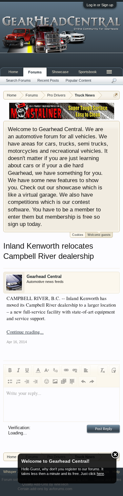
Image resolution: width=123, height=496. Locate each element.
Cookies (77, 234)
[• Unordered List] (10, 381)
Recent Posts (48, 80)
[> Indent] (35, 381)
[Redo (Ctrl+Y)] (92, 381)
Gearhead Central (44, 276)
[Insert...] (72, 381)
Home (13, 72)
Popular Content (78, 80)
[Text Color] (38, 370)
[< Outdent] (27, 381)
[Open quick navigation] (115, 95)
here (100, 474)
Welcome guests (99, 234)
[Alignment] (86, 370)
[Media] (64, 381)
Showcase (60, 72)
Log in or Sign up (100, 5)
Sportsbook (87, 72)
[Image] (55, 381)
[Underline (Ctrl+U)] (27, 370)
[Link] (66, 370)
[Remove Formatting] (103, 370)
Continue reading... (25, 332)
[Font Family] (55, 370)
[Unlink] (75, 370)
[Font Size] (47, 370)
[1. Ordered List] (18, 381)
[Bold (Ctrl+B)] (10, 370)
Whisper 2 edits (15, 472)
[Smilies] (47, 381)
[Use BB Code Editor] (114, 370)
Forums (35, 72)
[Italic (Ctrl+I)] (18, 370)
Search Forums (18, 80)
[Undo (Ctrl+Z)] (83, 381)
